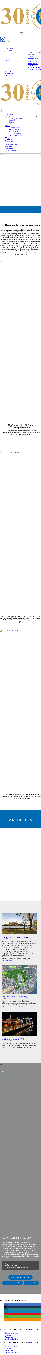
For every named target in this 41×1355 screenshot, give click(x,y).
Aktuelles (8, 71)
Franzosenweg (32, 66)
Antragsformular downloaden (20, 1277)
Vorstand (31, 54)
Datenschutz (9, 149)
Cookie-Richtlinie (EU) (12, 151)
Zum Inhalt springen (6, 1)
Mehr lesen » (10, 961)
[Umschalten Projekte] (36, 126)
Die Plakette (9, 75)
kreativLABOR (33, 1329)
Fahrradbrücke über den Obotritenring (14, 997)
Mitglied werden (10, 73)
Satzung (30, 56)
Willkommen (9, 48)
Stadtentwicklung (33, 62)
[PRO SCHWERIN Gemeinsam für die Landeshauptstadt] (20, 17)
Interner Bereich (33, 58)
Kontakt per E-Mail (11, 145)
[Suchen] (21, 33)
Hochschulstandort (34, 67)
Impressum (8, 147)
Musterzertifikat (31, 1283)
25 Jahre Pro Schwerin (16, 118)
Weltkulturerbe (33, 64)
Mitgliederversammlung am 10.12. (13, 1039)
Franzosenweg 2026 (15, 135)
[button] (11, 50)
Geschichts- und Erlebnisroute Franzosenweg (17, 937)
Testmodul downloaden (12, 1283)
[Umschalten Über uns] (36, 116)
